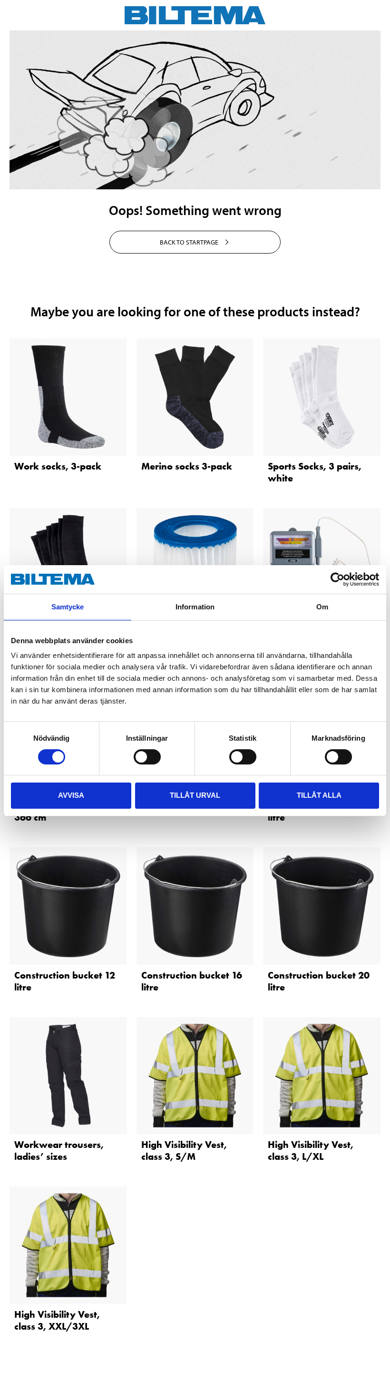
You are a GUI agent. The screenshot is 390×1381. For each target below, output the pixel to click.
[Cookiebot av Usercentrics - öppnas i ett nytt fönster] (337, 579)
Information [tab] (195, 607)
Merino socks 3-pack (186, 466)
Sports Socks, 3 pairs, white (314, 472)
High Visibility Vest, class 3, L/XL (310, 1150)
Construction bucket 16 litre (191, 981)
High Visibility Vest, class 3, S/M (184, 1150)
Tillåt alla (319, 795)
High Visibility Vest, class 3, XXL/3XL (57, 1320)
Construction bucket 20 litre (319, 981)
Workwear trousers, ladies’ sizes (59, 1150)
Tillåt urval (195, 795)
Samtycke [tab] (67, 607)
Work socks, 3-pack (57, 466)
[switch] (147, 756)
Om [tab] (322, 607)
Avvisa (71, 795)
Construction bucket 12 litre (64, 981)
